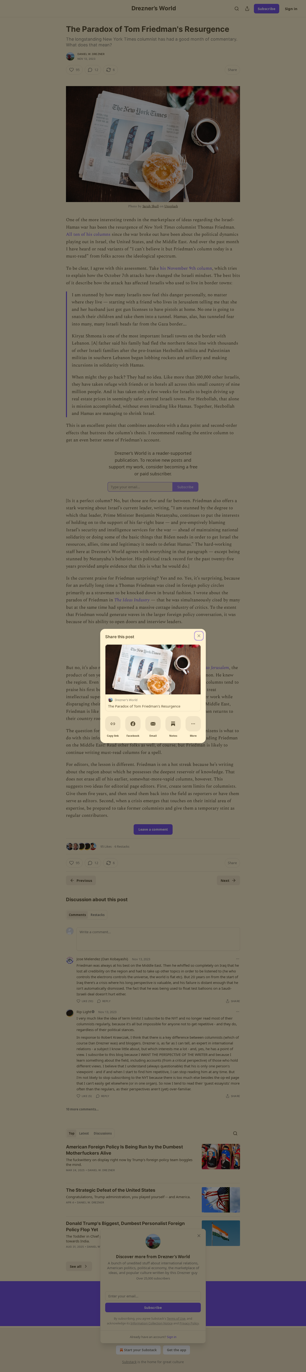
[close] (199, 636)
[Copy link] (112, 723)
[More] (193, 723)
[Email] (153, 723)
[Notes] (173, 723)
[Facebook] (133, 723)
